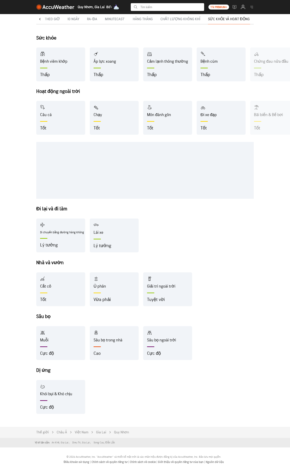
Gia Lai (101, 432)
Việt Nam (81, 432)
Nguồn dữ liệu (215, 462)
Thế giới (42, 432)
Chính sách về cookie (143, 462)
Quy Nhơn (121, 432)
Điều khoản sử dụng (77, 462)
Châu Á (62, 432)
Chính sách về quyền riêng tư (110, 462)
